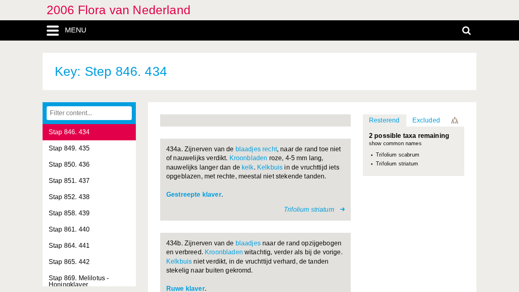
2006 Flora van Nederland (119, 10)
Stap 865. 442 (69, 261)
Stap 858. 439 (69, 213)
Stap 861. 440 (69, 229)
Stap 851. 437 (69, 180)
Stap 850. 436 (69, 164)
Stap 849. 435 (69, 148)
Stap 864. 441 (69, 245)
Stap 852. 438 (69, 196)
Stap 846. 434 (69, 132)
